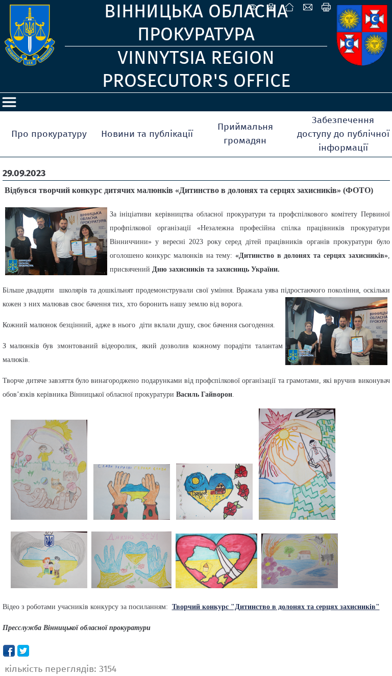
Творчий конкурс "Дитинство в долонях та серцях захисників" (276, 607)
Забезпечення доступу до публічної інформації (343, 133)
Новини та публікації (147, 133)
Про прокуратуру (49, 133)
